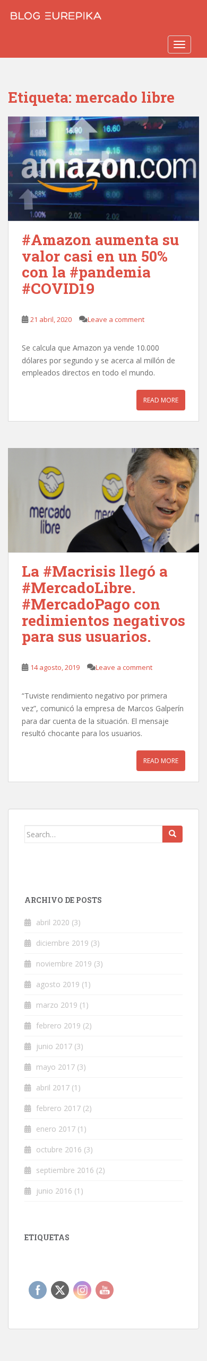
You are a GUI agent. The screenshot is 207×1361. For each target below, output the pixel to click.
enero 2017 (55, 1129)
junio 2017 (54, 1046)
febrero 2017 (58, 1108)
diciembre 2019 (62, 943)
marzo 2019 (56, 1005)
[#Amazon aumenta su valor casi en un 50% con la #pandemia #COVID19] (103, 169)
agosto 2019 (58, 984)
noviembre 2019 (64, 964)
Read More (160, 400)
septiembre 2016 (65, 1170)
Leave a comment (116, 319)
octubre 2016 (59, 1149)
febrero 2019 (58, 1025)
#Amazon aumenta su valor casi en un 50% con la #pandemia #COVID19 (100, 264)
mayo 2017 (55, 1067)
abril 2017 (53, 1087)
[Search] (172, 834)
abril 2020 (53, 922)
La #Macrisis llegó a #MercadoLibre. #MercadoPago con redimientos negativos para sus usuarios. (103, 603)
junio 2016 (54, 1191)
